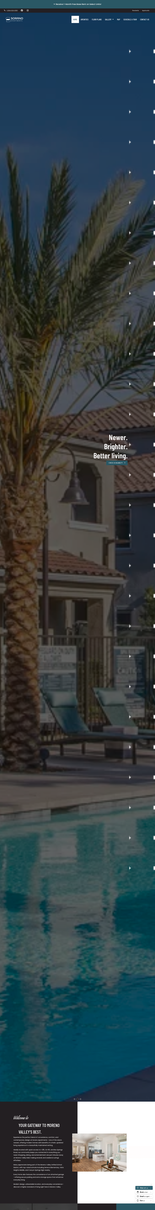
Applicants (146, 10)
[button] (77, 4)
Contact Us (144, 19)
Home (75, 19)
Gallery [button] (108, 19)
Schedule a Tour (130, 19)
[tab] (74, 1099)
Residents (136, 10)
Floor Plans (97, 19)
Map (118, 19)
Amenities (84, 19)
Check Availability (116, 463)
